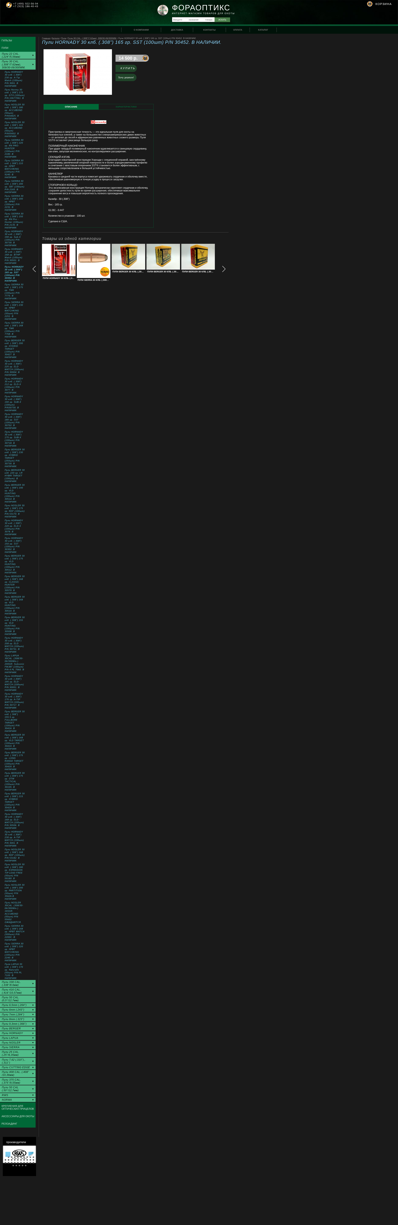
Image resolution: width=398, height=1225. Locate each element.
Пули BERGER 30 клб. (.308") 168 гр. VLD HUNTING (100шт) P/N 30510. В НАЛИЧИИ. (15, 605)
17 (24, 1160)
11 (5, 1160)
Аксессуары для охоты (18, 1116)
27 (24, 1162)
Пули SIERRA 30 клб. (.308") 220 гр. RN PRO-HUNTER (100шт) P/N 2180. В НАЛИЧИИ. (14, 148)
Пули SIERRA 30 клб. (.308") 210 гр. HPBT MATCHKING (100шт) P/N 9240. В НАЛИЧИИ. (14, 169)
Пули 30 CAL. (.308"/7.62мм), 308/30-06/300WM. (92, 38)
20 (33, 1160)
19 (30, 1160)
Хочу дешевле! (126, 77)
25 (18, 1162)
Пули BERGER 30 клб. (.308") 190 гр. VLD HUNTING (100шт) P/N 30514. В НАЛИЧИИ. (15, 493)
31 (13, 1165)
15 (18, 1160)
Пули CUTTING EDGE (16, 1067)
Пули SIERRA (11, 1047)
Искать (222, 20)
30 (33, 1162)
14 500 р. (128, 58)
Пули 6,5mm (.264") (14, 1005)
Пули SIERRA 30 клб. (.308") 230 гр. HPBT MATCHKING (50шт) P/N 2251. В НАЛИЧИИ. (14, 310)
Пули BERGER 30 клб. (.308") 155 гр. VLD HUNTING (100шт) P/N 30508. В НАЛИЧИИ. (15, 625)
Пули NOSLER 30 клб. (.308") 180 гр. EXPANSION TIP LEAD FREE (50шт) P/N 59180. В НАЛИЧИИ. (15, 872)
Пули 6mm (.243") (13, 1009)
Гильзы (7, 40)
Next (30, 1154)
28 (27, 1162)
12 (8, 1160)
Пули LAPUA (10, 1038)
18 (27, 1160)
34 (22, 1165)
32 (16, 1165)
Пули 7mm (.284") (13, 1014)
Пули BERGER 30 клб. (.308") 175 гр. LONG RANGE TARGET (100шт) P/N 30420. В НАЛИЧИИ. (15, 761)
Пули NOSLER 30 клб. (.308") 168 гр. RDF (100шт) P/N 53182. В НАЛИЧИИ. (15, 855)
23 (11, 1162)
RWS (5, 1095)
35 (25, 1165)
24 (15, 1162)
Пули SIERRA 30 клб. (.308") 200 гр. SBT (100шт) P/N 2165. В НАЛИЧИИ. (14, 186)
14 (15, 1160)
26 (21, 1162)
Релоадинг (9, 1123)
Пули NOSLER (11, 1042)
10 (33, 1157)
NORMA (7, 1100)
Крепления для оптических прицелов (18, 1107)
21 (5, 1162)
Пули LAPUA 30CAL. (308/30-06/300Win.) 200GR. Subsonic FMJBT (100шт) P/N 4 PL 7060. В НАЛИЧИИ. (14, 664)
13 (11, 1160)
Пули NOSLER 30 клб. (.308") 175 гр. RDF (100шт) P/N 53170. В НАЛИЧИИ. (15, 511)
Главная (46, 38)
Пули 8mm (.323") (13, 1019)
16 (21, 1160)
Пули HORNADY (12, 1033)
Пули (63, 38)
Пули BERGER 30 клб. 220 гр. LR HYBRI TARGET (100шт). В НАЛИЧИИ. (15, 475)
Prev (7, 1154)
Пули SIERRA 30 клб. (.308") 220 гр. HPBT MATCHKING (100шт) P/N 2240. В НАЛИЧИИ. (14, 952)
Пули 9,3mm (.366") (14, 1024)
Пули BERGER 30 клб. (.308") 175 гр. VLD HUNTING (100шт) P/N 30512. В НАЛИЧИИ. (15, 564)
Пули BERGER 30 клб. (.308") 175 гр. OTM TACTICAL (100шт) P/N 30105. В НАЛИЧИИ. (15, 781)
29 (30, 1162)
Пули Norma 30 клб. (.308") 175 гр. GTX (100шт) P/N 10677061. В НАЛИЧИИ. (15, 95)
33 (19, 1165)
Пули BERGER (11, 1028)
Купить (127, 68)
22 (8, 1162)
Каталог (56, 38)
